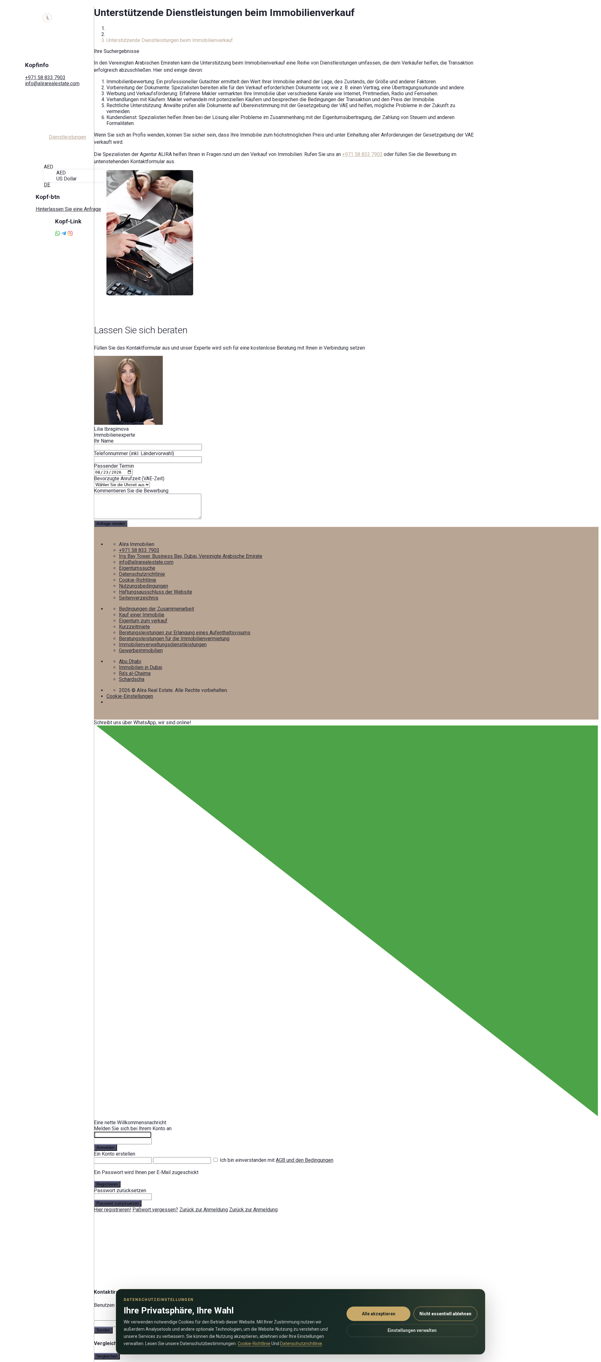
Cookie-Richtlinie (137, 580)
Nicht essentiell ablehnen (445, 1313)
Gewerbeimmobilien (141, 650)
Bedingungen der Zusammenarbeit (156, 609)
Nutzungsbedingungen (143, 586)
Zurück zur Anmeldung (203, 1210)
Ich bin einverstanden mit (276, 1160)
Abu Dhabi (130, 661)
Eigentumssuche (137, 568)
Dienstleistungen (125, 34)
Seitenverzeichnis (138, 598)
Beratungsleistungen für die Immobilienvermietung (174, 639)
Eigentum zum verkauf (143, 621)
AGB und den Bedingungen (304, 1160)
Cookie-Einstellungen (129, 696)
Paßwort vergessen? (155, 1210)
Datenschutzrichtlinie (142, 574)
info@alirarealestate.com (52, 83)
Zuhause (115, 28)
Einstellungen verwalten (412, 1330)
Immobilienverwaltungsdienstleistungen (163, 644)
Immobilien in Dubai (140, 667)
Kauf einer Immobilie (141, 615)
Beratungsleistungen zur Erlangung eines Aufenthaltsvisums (184, 633)
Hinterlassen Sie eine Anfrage (68, 209)
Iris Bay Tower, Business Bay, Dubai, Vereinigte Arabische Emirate (190, 556)
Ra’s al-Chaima (135, 673)
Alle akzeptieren (378, 1313)
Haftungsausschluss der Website (155, 592)
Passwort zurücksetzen (117, 1203)
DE (47, 185)
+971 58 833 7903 (45, 78)
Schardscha (131, 679)
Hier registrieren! (112, 1210)
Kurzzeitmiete (134, 627)
